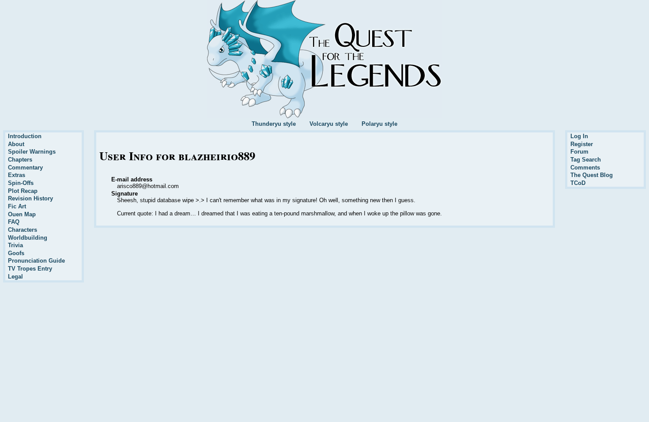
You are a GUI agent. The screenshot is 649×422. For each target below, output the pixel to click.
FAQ (13, 222)
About (16, 144)
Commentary (25, 167)
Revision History (30, 198)
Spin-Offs (21, 183)
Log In (579, 136)
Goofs (16, 253)
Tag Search (585, 159)
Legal (15, 276)
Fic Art (17, 206)
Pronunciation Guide (36, 260)
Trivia (15, 245)
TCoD (577, 183)
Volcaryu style (328, 124)
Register (581, 144)
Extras (16, 175)
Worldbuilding (27, 237)
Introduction (25, 136)
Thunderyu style (274, 124)
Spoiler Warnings (32, 151)
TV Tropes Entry (30, 268)
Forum (579, 151)
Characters (22, 229)
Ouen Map (22, 214)
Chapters (20, 159)
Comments (585, 167)
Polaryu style (379, 124)
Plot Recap (23, 191)
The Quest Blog (591, 175)
